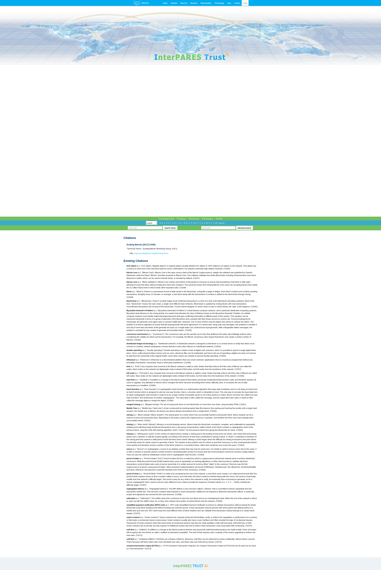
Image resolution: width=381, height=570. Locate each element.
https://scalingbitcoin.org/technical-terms (151, 253)
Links (229, 2)
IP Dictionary (194, 218)
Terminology (219, 2)
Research (193, 2)
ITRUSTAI (145, 2)
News (165, 2)
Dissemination (205, 2)
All (216, 222)
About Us (183, 2)
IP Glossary (181, 218)
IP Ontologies (207, 218)
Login (245, 2)
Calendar (173, 2)
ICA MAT (219, 218)
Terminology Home (166, 218)
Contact (237, 2)
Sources (221, 222)
